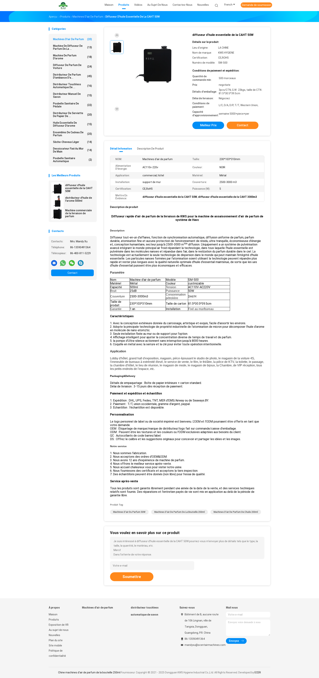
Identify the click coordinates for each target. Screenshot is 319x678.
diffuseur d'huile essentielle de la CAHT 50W (79, 188)
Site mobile (55, 645)
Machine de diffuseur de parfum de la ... (72, 47)
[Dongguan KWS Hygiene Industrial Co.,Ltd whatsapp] (63, 263)
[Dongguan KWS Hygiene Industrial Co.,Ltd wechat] (72, 263)
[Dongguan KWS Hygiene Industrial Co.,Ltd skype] (81, 263)
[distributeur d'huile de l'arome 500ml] (57, 201)
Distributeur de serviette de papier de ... (72, 115)
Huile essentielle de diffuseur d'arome (72, 124)
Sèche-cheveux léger (72, 141)
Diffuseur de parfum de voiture (72, 67)
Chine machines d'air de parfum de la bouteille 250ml (89, 672)
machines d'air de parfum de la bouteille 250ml (179, 512)
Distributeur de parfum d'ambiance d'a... (72, 76)
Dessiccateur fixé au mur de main (72, 150)
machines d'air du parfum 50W (129, 512)
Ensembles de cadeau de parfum (72, 134)
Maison (53, 614)
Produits (54, 619)
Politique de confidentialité (57, 653)
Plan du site (56, 640)
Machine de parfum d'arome (72, 57)
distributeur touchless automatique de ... (72, 86)
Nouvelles (54, 635)
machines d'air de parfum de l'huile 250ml (236, 512)
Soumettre (132, 576)
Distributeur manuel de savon (72, 95)
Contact (72, 272)
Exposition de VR (58, 624)
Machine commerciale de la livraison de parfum (78, 213)
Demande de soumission (256, 5)
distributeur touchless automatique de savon (145, 611)
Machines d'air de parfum (72, 39)
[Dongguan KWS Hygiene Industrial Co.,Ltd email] (54, 263)
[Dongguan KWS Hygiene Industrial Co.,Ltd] (63, 5)
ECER (258, 672)
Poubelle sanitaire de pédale (72, 105)
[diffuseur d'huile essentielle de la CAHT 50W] (57, 188)
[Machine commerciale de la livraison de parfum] (57, 214)
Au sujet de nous (58, 629)
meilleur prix (208, 125)
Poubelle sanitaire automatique (72, 160)
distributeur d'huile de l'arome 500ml (78, 199)
